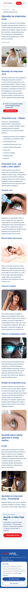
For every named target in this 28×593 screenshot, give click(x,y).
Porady (13, 9)
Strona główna (5, 9)
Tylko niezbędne (14, 583)
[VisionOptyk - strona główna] (7, 3)
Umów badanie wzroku (10, 110)
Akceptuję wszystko (14, 579)
